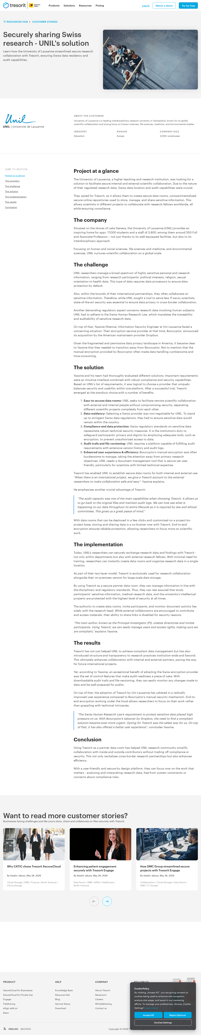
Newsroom (100, 994)
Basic (6, 1012)
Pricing (100, 5)
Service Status (62, 1003)
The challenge (12, 186)
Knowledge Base (64, 990)
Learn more (151, 1007)
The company (12, 180)
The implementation (16, 196)
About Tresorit (102, 990)
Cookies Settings (163, 1022)
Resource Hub (62, 994)
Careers (99, 999)
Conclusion (11, 207)
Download (60, 1008)
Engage (7, 999)
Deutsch (26, 1028)
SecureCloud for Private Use (18, 994)
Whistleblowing (103, 1003)
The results (10, 201)
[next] (107, 901)
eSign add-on (10, 1008)
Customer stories (44, 21)
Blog (57, 999)
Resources (85, 5)
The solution (11, 191)
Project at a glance (15, 175)
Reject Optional (177, 1014)
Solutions (69, 5)
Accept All (148, 1014)
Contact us (101, 1008)
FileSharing (9, 1003)
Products (54, 5)
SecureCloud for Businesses (18, 990)
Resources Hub (17, 21)
